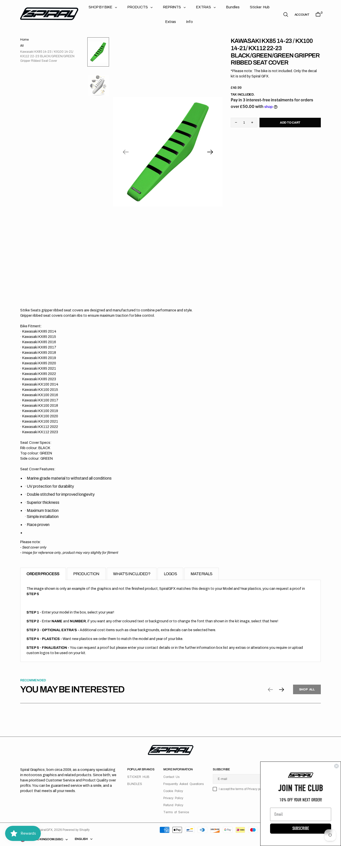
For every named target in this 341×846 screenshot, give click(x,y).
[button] (302, 14)
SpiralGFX (45, 830)
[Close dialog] (336, 766)
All (22, 45)
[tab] (43, 574)
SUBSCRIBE (300, 828)
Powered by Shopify (76, 830)
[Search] (285, 14)
